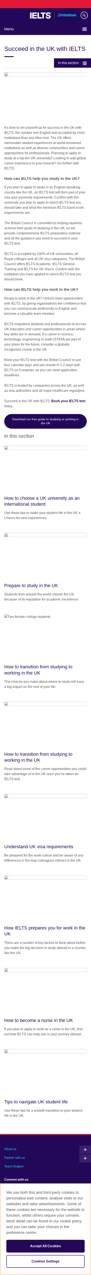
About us (10, 1149)
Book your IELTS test (68, 401)
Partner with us (14, 1157)
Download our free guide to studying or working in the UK (45, 421)
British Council (15, 15)
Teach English (13, 1166)
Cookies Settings (46, 1261)
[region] (45, 1229)
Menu (9, 29)
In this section (68, 63)
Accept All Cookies (45, 1246)
